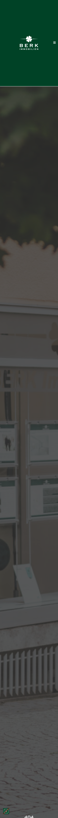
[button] (6, 811)
